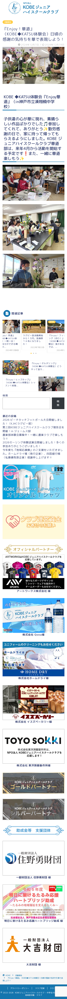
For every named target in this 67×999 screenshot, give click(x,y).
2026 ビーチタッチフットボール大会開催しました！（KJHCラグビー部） (33, 421)
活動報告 (7, 22)
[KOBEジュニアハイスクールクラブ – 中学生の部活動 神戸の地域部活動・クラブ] (33, 13)
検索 (5, 395)
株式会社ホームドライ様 (33, 678)
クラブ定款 (40, 988)
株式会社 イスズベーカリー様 (33, 722)
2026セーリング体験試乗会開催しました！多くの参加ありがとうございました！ (33, 444)
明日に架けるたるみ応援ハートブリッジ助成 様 (33, 921)
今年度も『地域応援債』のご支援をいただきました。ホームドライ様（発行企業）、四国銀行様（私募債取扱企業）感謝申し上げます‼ (33, 453)
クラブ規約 (53, 988)
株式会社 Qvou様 (33, 634)
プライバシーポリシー (19, 988)
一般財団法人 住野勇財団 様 (33, 877)
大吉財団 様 (33, 964)
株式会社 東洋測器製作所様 (34, 765)
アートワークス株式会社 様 (34, 591)
